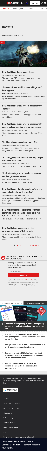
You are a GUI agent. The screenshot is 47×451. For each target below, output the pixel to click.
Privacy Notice (31, 281)
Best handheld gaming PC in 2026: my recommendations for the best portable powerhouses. (21, 366)
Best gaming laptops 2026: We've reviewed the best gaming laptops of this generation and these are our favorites (25, 336)
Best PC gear (18, 9)
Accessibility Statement (11, 427)
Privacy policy (7, 413)
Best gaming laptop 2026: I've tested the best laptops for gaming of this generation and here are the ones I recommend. (24, 355)
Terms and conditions (11, 408)
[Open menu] (3, 3)
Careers (5, 432)
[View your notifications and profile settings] (22, 3)
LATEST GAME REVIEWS (35, 303)
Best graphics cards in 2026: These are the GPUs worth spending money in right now (25, 346)
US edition (15, 444)
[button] (45, 3)
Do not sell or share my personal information (19, 437)
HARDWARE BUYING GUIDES (12, 303)
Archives (35, 245)
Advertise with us (9, 423)
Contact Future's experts (11, 403)
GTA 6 (31, 9)
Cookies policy (8, 418)
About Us (6, 399)
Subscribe (35, 3)
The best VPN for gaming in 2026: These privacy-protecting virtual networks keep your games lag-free (25, 326)
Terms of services (29, 279)
